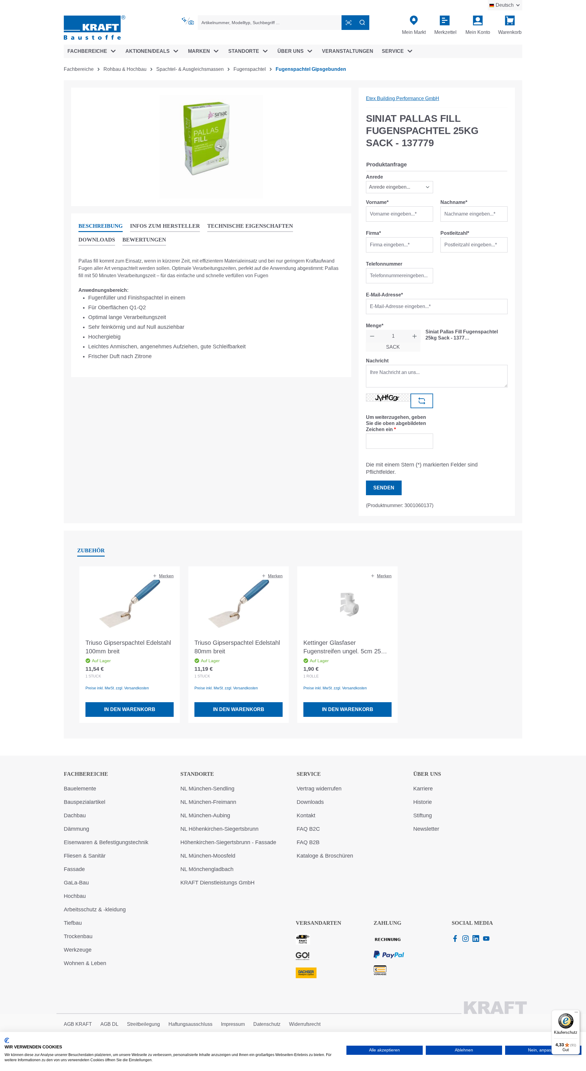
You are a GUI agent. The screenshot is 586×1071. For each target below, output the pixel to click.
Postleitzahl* (454, 233)
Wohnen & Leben (85, 963)
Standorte (197, 774)
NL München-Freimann (208, 802)
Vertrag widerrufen (319, 789)
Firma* (373, 233)
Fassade (74, 869)
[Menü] (576, 1013)
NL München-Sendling (207, 789)
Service (309, 774)
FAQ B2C (308, 829)
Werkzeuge (78, 950)
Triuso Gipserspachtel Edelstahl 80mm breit (237, 647)
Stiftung (422, 815)
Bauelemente (80, 789)
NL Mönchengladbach (206, 869)
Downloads (310, 802)
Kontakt (306, 815)
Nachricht (377, 360)
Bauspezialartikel (84, 802)
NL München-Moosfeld (207, 856)
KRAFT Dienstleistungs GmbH (217, 883)
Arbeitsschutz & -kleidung (95, 909)
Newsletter (426, 829)
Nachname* (453, 202)
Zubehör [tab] (91, 550)
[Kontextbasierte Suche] (188, 21)
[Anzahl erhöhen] (414, 336)
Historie (422, 802)
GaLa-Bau (76, 883)
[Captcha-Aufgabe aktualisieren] (422, 401)
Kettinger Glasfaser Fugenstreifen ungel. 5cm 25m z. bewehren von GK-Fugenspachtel (344, 647)
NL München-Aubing (205, 815)
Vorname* (377, 202)
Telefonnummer (384, 264)
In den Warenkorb (129, 709)
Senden (383, 487)
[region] (211, 147)
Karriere (423, 789)
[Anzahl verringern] (372, 336)
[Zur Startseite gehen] (94, 27)
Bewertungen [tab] (144, 240)
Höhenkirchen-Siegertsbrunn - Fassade (228, 842)
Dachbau (75, 815)
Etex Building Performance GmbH (402, 98)
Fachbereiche (86, 774)
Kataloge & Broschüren (325, 856)
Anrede (374, 177)
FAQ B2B (308, 842)
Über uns (427, 774)
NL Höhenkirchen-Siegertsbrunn (219, 829)
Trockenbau (78, 936)
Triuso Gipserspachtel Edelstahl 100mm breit (128, 647)
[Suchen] (362, 22)
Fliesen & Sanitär (85, 856)
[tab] (100, 226)
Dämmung (76, 829)
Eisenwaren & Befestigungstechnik (106, 842)
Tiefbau (73, 923)
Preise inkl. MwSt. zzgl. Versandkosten (117, 688)
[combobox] (270, 22)
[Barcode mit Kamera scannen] (349, 22)
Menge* (374, 325)
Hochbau (75, 896)
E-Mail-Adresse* (384, 294)
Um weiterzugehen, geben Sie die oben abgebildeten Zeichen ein (396, 423)
